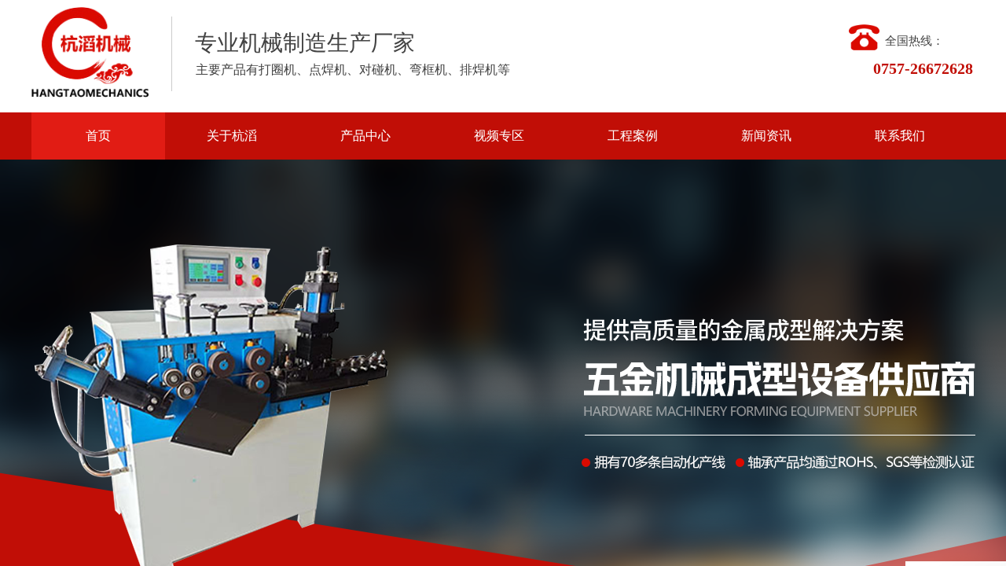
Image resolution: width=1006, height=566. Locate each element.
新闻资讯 (766, 135)
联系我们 (900, 135)
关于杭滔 (232, 135)
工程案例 (633, 135)
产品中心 (365, 135)
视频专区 (499, 135)
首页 (98, 135)
